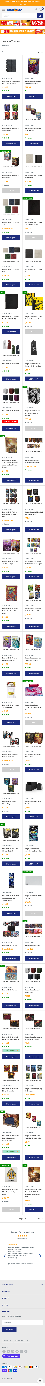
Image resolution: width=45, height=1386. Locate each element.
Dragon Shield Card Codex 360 (10, 223)
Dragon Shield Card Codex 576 (10, 271)
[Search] (40, 15)
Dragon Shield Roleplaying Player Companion (10, 1090)
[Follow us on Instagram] (12, 1351)
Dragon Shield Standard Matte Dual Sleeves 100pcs (33, 1137)
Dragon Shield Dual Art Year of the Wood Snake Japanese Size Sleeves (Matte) (10, 463)
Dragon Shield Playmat (9, 945)
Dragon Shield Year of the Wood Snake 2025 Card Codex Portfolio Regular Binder (33, 1193)
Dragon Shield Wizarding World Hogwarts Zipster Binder (10, 1192)
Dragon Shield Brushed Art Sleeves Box (11, 176)
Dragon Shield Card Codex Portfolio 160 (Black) (10, 318)
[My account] (36, 9)
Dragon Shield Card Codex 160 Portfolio (33, 176)
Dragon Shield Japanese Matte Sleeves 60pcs (33, 659)
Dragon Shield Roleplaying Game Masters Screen (33, 1038)
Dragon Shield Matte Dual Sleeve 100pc (33, 755)
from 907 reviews (22, 1239)
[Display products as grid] (38, 52)
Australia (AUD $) (20, 1340)
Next (38, 1219)
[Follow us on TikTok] (25, 1351)
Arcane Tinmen (7, 78)
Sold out (11, 191)
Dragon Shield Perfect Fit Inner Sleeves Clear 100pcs (33, 850)
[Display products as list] (42, 52)
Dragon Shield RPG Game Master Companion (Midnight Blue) (10, 1138)
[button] (5, 1255)
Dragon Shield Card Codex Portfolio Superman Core (33, 318)
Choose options (11, 143)
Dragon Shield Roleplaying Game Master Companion (10, 1038)
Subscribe (9, 1329)
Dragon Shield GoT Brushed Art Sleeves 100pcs (34, 513)
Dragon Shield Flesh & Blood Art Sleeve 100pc (32, 461)
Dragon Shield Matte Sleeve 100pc (9, 803)
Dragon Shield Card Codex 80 (33, 271)
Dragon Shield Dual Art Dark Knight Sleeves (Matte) (32, 413)
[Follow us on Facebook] (4, 1351)
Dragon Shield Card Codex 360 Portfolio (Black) (33, 223)
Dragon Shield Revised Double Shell (32, 991)
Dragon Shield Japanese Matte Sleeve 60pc (10, 659)
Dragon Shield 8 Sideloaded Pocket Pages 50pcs (11, 82)
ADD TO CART (11, 96)
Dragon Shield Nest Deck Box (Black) (33, 803)
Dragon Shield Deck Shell (10, 411)
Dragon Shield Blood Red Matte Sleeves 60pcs (33, 82)
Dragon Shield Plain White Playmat (33, 897)
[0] (40, 9)
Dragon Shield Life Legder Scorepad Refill (10, 706)
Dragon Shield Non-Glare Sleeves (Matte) (10, 850)
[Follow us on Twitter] (8, 1351)
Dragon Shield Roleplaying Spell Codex (33, 1090)
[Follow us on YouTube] (21, 1351)
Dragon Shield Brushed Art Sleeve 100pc (11, 129)
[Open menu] (3, 10)
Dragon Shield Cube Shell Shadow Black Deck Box (33, 365)
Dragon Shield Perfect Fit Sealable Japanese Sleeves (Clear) (10, 898)
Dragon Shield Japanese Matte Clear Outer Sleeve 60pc (10, 611)
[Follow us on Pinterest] (17, 1351)
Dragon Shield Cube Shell (10, 364)
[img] (22, 1236)
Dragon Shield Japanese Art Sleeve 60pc (10, 562)
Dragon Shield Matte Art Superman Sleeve (10, 755)
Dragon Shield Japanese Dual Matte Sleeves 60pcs (33, 562)
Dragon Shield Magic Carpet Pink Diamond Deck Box (33, 707)
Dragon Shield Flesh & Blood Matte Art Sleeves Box (10, 514)
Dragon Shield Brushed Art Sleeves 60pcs (33, 129)
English (6, 1340)
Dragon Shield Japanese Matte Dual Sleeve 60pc (33, 610)
